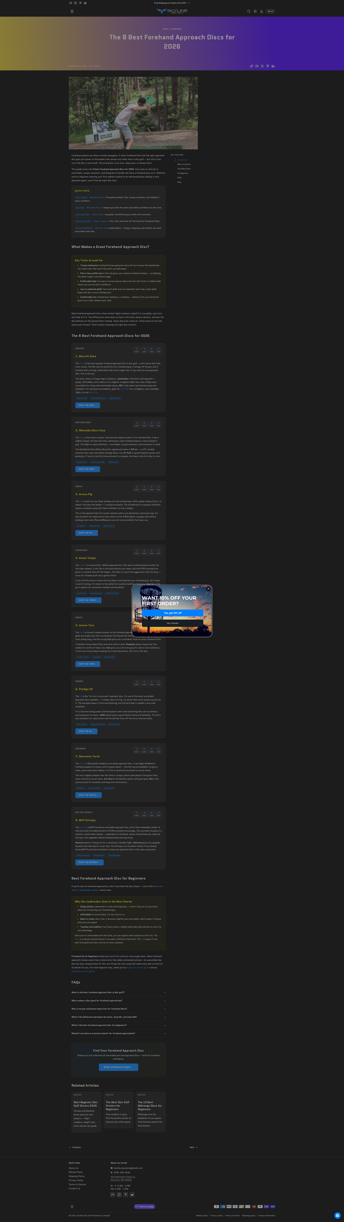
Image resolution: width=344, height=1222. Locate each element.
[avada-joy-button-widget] (337, 1215)
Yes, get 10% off (172, 613)
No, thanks (172, 623)
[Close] (208, 588)
